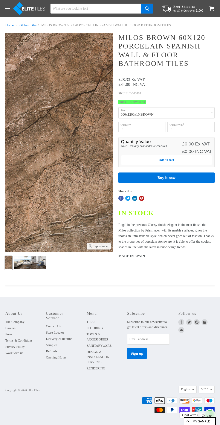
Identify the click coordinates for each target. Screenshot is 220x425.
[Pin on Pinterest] (141, 198)
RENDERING (96, 368)
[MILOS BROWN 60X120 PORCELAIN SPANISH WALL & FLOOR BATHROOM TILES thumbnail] (8, 263)
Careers (10, 328)
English (185, 389)
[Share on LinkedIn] (134, 198)
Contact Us (53, 326)
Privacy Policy (15, 346)
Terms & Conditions (18, 340)
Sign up (137, 353)
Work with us (14, 353)
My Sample (201, 421)
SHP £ (204, 389)
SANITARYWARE (99, 345)
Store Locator (55, 332)
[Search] (147, 9)
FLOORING (95, 328)
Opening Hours (56, 357)
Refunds (51, 351)
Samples (51, 345)
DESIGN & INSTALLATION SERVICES (98, 357)
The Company (14, 322)
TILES (91, 322)
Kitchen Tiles (27, 25)
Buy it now (166, 177)
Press (8, 334)
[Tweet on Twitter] (127, 198)
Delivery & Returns (59, 338)
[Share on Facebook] (121, 198)
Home (9, 25)
